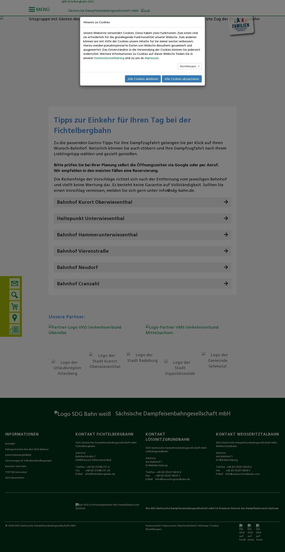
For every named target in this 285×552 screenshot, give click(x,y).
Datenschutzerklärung (109, 58)
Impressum (152, 58)
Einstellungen (188, 66)
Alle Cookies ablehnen (143, 79)
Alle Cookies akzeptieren (182, 79)
